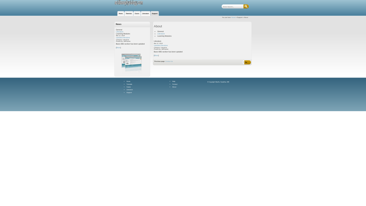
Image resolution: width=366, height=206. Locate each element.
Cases (129, 87)
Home (233, 17)
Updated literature (123, 38)
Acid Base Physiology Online (129, 5)
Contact (174, 84)
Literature (119, 32)
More (118, 48)
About (174, 87)
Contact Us (169, 61)
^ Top (245, 62)
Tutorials (129, 84)
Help (173, 81)
